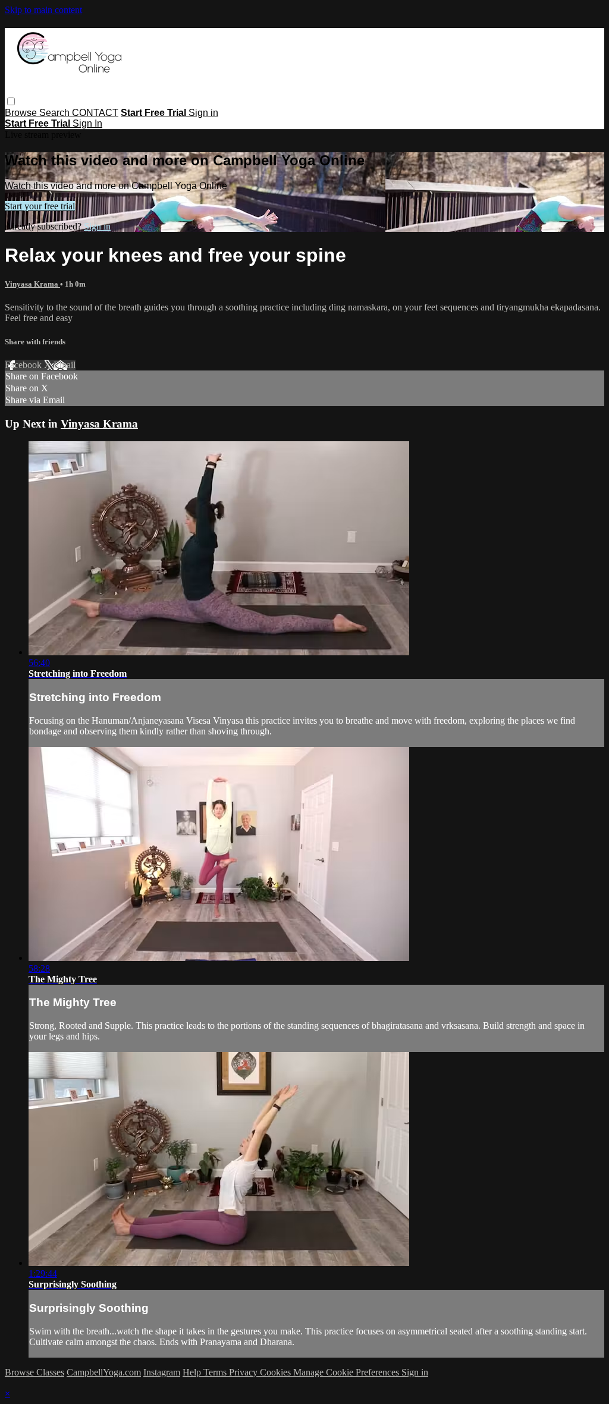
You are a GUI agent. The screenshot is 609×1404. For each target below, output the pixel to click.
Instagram (161, 1372)
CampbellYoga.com (104, 1372)
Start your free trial (40, 206)
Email (65, 365)
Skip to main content (43, 10)
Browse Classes (34, 1372)
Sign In (87, 123)
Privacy (244, 1372)
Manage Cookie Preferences (347, 1372)
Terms (216, 1372)
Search (55, 113)
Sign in (203, 113)
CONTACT (95, 113)
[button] (11, 101)
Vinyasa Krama (32, 283)
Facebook (24, 365)
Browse (22, 113)
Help (193, 1372)
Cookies (276, 1372)
